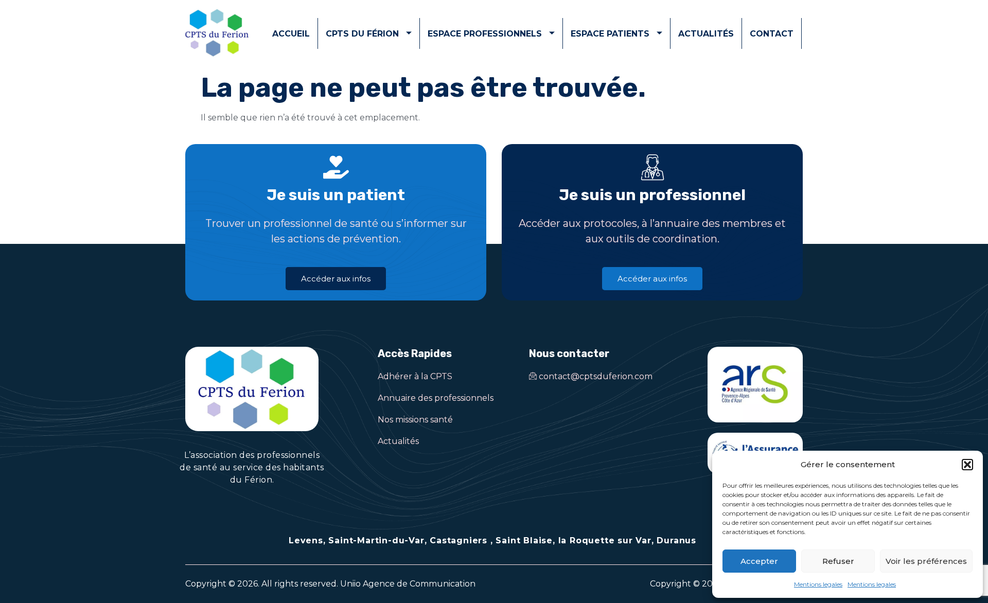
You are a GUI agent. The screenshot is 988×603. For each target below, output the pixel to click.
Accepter (759, 561)
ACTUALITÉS (706, 34)
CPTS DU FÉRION (362, 34)
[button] (967, 464)
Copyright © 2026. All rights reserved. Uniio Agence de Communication (330, 584)
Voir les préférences (926, 561)
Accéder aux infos (335, 278)
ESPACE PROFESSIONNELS (485, 34)
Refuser (838, 561)
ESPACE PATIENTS (610, 34)
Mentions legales (818, 584)
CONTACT (771, 34)
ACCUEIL (291, 34)
